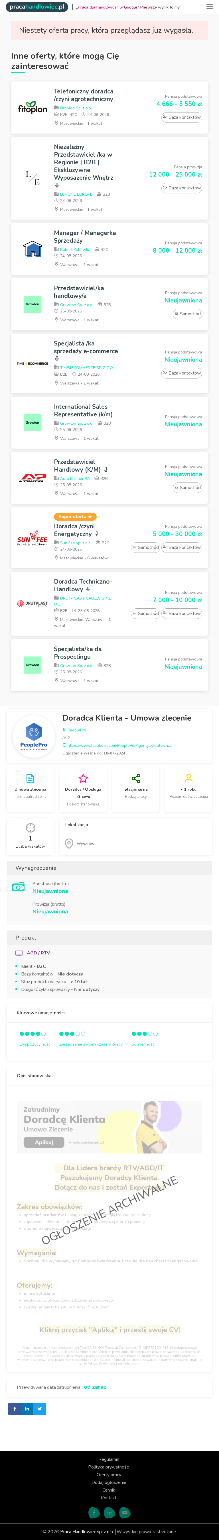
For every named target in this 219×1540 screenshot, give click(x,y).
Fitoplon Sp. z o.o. (75, 108)
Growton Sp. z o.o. (76, 305)
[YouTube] (125, 1513)
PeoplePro (76, 730)
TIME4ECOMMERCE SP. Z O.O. (86, 368)
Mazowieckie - (80, 123)
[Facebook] (94, 1513)
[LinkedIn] (109, 1513)
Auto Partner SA (74, 478)
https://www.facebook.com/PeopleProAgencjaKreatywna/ (118, 745)
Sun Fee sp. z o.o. (75, 543)
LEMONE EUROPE (75, 194)
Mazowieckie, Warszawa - (82, 622)
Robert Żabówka (74, 249)
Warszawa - (78, 264)
